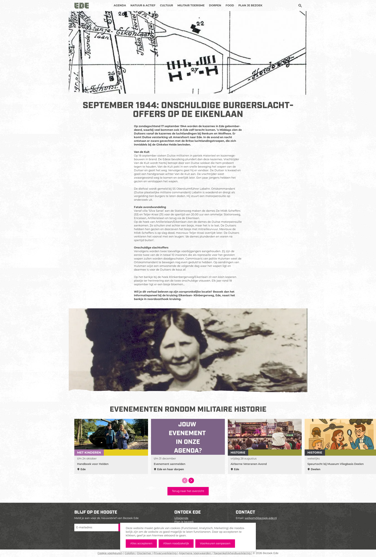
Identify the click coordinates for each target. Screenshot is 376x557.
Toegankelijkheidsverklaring (232, 553)
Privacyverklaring (165, 553)
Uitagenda (181, 518)
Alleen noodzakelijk (176, 543)
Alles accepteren (141, 543)
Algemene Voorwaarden (195, 553)
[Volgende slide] (191, 480)
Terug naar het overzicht (188, 491)
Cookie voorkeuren (110, 553)
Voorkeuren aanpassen (215, 543)
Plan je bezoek (184, 521)
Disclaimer (144, 553)
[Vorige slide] (185, 480)
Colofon (130, 553)
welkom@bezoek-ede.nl (261, 518)
